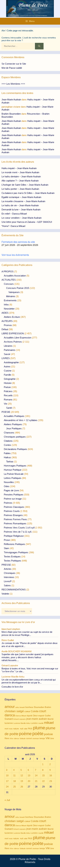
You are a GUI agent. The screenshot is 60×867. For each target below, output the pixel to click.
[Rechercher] (39, 46)
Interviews (9, 577)
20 (29, 781)
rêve (11, 738)
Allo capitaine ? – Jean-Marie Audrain (20, 180)
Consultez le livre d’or (12, 686)
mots (11, 729)
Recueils (8, 395)
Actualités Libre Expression (17, 337)
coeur (27, 711)
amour (10, 707)
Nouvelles (9, 482)
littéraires (10, 296)
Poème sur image (13, 498)
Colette (35, 711)
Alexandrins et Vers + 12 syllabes (20, 420)
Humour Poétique (12, 469)
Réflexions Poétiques (14, 544)
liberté (51, 719)
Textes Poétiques (12, 560)
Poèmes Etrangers (13, 515)
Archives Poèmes (13, 341)
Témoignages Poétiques (16, 552)
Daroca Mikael (20, 716)
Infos (6, 304)
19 (21, 781)
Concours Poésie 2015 (17, 288)
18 (14, 781)
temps (42, 738)
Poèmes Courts (12, 511)
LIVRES (6, 358)
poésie (48, 734)
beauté (22, 707)
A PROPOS (8, 271)
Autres (7, 366)
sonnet (29, 738)
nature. (16, 729)
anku (17, 707)
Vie (5, 403)
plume (39, 727)
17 (7, 781)
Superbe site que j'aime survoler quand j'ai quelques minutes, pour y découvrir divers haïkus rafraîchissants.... (27, 657)
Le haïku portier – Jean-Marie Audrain (20, 189)
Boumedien (39, 707)
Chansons (9, 432)
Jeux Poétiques (14, 428)
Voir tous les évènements (15, 255)
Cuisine (7, 370)
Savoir (7, 354)
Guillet (48, 715)
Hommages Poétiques (15, 465)
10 (7, 775)
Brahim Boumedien (11, 113)
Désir (35, 716)
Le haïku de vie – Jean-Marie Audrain (20, 205)
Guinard (9, 719)
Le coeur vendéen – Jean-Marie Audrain (22, 217)
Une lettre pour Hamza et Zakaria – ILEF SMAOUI (27, 222)
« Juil (7, 800)
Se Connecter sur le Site (14, 63)
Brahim (48, 707)
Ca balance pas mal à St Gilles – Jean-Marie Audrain (28, 193)
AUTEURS (7, 321)
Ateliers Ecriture (12, 317)
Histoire (8, 383)
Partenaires (9, 350)
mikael (49, 723)
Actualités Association (15, 275)
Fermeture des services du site (18, 242)
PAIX (30, 728)
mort (6, 729)
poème (25, 733)
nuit (21, 728)
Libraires (8, 346)
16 (50, 775)
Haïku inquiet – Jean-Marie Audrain (19, 168)
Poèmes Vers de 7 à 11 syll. (18, 531)
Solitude (23, 738)
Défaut (5, 329)
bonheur (29, 707)
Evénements (10, 300)
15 (43, 775)
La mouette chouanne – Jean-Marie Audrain (23, 201)
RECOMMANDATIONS (14, 589)
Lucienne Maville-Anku (21, 723)
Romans (8, 399)
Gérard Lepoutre (19, 719)
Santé (9, 407)
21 (36, 781)
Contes (7, 445)
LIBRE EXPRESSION (13, 333)
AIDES (5, 312)
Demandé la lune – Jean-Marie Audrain (21, 209)
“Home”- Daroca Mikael (13, 226)
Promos (8, 325)
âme (52, 738)
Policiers (8, 391)
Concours (9, 284)
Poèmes (8, 503)
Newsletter (9, 308)
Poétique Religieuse (14, 536)
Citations (8, 441)
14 (36, 775)
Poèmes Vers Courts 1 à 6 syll (19, 527)
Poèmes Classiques (14, 507)
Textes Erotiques (12, 556)
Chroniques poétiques (15, 436)
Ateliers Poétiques (13, 424)
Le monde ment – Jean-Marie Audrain (20, 172)
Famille (7, 374)
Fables (7, 453)
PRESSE (6, 564)
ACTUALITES (9, 279)
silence (16, 738)
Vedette (5, 593)
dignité (29, 716)
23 (50, 781)
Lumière (34, 723)
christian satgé (14, 711)
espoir (41, 715)
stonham (35, 738)
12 (21, 775)
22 (43, 781)
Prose (7, 540)
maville (40, 723)
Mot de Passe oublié (12, 68)
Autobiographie (11, 362)
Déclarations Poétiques (15, 449)
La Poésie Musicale (14, 474)
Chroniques (9, 573)
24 (7, 786)
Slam (6, 548)
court (42, 711)
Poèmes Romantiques (15, 523)
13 (29, 775)
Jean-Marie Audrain (11, 99)
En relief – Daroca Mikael (14, 213)
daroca (10, 715)
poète (37, 733)
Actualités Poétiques (14, 416)
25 (14, 786)
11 (14, 775)
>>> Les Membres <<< (13, 83)
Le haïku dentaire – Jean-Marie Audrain (21, 176)
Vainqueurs (14, 292)
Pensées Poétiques (13, 494)
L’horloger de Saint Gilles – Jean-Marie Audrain (25, 184)
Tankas (9, 461)
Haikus (7, 457)
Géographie (10, 379)
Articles (7, 569)
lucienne (9, 723)
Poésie (7, 387)
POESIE (6, 412)
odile (25, 729)
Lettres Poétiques (12, 478)
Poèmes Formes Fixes (15, 519)
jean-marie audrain (36, 719)
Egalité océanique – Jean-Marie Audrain (21, 197)
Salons (7, 585)
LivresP (8, 581)
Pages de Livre (11, 490)
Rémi (7, 738)
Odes (6, 486)
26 (21, 786)
